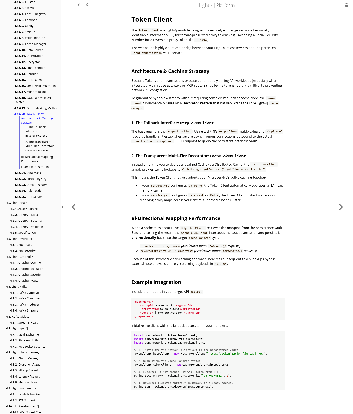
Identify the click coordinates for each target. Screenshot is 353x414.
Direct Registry (30, 185)
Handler (26, 74)
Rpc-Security (23, 250)
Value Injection (29, 38)
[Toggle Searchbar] (87, 5)
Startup (24, 32)
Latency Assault (25, 376)
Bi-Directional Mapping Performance (37, 159)
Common (25, 20)
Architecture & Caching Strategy (37, 120)
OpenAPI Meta (24, 215)
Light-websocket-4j (22, 406)
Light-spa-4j (17, 328)
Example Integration (35, 167)
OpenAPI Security (26, 220)
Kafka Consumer (25, 298)
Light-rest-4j (17, 203)
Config (24, 26)
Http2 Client (28, 80)
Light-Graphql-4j (20, 257)
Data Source (28, 50)
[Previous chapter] (74, 207)
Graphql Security (25, 274)
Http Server (28, 197)
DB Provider (28, 56)
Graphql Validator (26, 269)
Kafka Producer (24, 304)
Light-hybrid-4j (19, 239)
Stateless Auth (24, 340)
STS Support (22, 400)
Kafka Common (24, 292)
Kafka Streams (24, 310)
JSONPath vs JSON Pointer (32, 100)
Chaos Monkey (24, 358)
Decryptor (27, 62)
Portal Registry (30, 179)
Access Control (24, 209)
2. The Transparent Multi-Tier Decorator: (39, 146)
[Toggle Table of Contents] (69, 5)
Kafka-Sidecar (18, 316)
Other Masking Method (36, 108)
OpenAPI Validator (26, 227)
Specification (23, 233)
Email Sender (29, 68)
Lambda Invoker (25, 394)
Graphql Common (26, 262)
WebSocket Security (27, 346)
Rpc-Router (22, 245)
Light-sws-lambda (21, 388)
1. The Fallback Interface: (36, 131)
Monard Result (30, 92)
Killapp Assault (24, 370)
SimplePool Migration (35, 86)
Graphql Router (25, 280)
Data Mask (27, 173)
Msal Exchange (24, 334)
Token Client (29, 114)
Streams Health (24, 322)
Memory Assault (25, 382)
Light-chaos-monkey (22, 352)
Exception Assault (26, 364)
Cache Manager (30, 44)
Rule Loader (28, 191)
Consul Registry (30, 14)
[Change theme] (78, 5)
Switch (24, 8)
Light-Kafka (16, 286)
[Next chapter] (341, 207)
